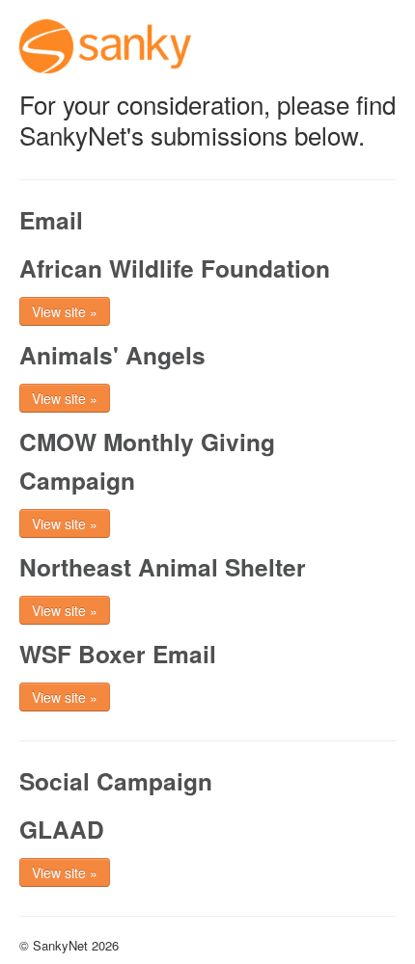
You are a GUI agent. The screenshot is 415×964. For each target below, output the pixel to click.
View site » (64, 311)
